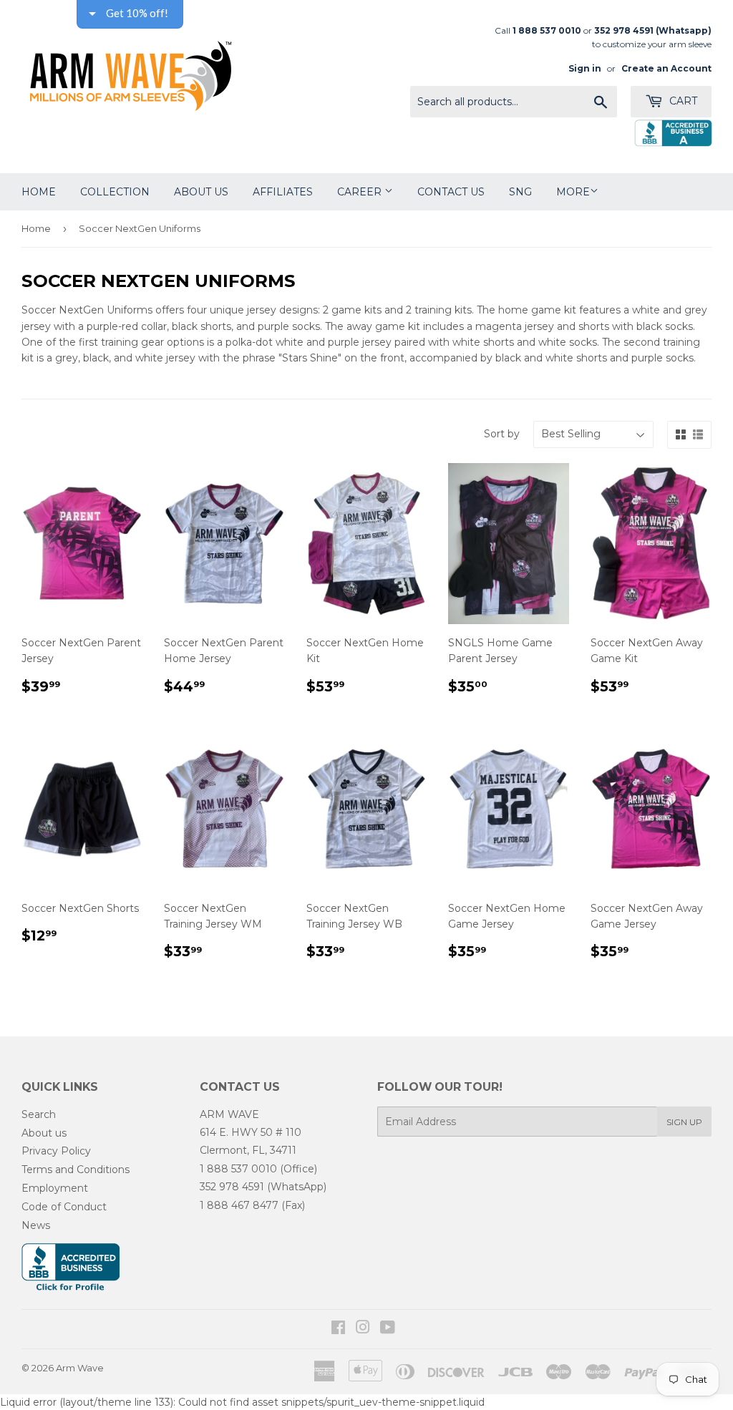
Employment (54, 1188)
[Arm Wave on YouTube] (387, 1329)
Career (360, 191)
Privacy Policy (56, 1150)
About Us (201, 191)
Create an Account (666, 68)
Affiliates (283, 191)
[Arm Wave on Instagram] (363, 1329)
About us (44, 1133)
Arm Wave (80, 1367)
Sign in (584, 68)
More (573, 191)
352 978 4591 (232, 1186)
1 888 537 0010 (238, 1168)
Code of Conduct (64, 1206)
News (35, 1225)
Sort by (502, 433)
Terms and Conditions (75, 1169)
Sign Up (684, 1122)
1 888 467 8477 (239, 1205)
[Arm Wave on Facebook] (338, 1329)
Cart (681, 100)
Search (38, 1114)
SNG (520, 191)
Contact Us (451, 191)
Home (38, 191)
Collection (115, 191)
